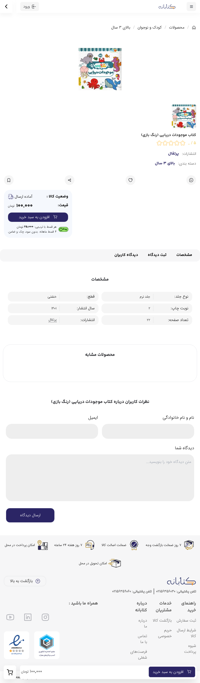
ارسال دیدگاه (30, 515)
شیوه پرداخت (190, 649)
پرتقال (173, 154)
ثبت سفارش (186, 620)
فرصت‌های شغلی (138, 655)
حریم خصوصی (165, 633)
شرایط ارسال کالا (186, 633)
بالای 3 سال (120, 27)
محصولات (176, 27)
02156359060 (121, 591)
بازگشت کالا (162, 620)
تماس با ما (142, 639)
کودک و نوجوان (150, 27)
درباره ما (143, 623)
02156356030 (165, 591)
